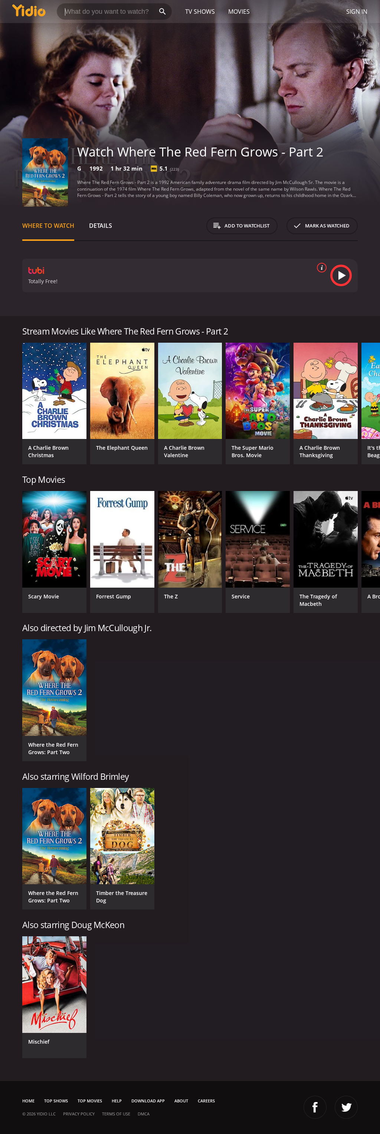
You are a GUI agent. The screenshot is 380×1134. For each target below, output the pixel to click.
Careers (206, 1101)
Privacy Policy (79, 1114)
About (181, 1101)
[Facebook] (315, 1107)
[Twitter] (346, 1107)
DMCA (144, 1114)
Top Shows (56, 1101)
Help (117, 1101)
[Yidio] (29, 11)
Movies (239, 11)
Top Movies (90, 1101)
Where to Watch (48, 226)
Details (100, 226)
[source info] (320, 267)
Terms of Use (116, 1114)
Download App (148, 1101)
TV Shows (200, 11)
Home (28, 1101)
